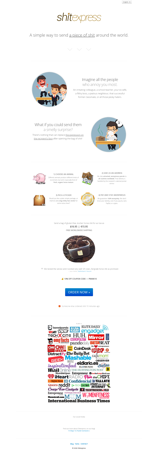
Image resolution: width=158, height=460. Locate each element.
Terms (77, 444)
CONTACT (84, 444)
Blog (72, 444)
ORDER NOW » (79, 292)
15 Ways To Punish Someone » (79, 431)
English (126, 2)
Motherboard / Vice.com (84, 271)
